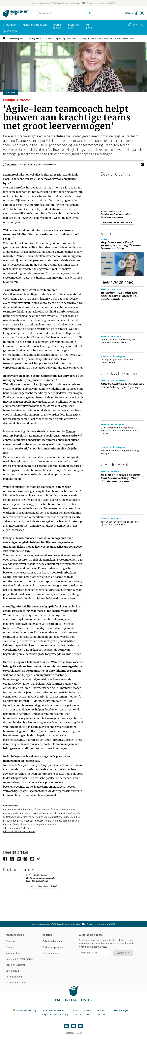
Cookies (100, 1010)
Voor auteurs (12, 970)
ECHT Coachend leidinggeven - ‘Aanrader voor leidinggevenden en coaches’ (120, 430)
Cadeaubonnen (50, 953)
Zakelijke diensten (52, 941)
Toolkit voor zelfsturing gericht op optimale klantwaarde (119, 523)
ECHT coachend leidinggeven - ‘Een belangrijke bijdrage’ (122, 385)
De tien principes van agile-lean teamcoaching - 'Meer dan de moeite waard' (121, 478)
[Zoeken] (90, 13)
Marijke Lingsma (77, 149)
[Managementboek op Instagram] (80, 1026)
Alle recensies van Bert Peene (19, 831)
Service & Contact (82, 1014)
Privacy (87, 1010)
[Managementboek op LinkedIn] (66, 1026)
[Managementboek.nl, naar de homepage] (16, 16)
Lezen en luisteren (16, 965)
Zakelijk (47, 934)
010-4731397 (138, 24)
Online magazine (16, 38)
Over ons (10, 941)
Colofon (74, 1010)
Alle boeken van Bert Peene (17, 828)
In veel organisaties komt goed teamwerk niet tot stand (118, 341)
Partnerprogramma (16, 982)
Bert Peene (11, 164)
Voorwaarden (13, 953)
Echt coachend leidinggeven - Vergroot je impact (122, 452)
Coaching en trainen (36, 38)
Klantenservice (15, 934)
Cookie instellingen (119, 1010)
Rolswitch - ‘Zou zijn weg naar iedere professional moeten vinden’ (119, 296)
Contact (10, 947)
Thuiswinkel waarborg (26, 1010)
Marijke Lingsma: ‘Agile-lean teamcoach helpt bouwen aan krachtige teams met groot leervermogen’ (91, 38)
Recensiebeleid (14, 976)
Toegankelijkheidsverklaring (55, 1014)
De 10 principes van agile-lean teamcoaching (71, 145)
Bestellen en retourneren (19, 959)
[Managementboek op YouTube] (73, 1026)
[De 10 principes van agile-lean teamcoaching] (111, 192)
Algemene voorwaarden (53, 1010)
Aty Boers (54, 149)
